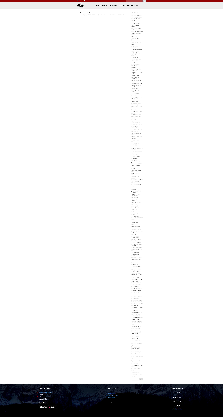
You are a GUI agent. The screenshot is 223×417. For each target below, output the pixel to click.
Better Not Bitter (135, 46)
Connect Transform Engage (137, 83)
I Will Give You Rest (135, 143)
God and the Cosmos (136, 122)
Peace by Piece (134, 224)
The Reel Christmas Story (136, 326)
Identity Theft (134, 145)
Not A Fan (133, 220)
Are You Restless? (135, 36)
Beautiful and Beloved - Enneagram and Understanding (136, 40)
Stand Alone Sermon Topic (137, 257)
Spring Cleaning (135, 256)
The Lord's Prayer (135, 310)
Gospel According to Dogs (136, 129)
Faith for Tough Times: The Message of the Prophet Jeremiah (137, 98)
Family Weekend (135, 101)
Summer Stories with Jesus (137, 266)
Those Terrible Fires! (135, 335)
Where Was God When (136, 368)
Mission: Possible (135, 209)
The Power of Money (135, 315)
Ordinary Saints (135, 222)
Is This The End (134, 158)
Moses (133, 211)
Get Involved (113, 5)
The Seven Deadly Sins (136, 328)
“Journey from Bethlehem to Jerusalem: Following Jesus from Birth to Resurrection (137, 17)
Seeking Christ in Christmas (137, 247)
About (97, 5)
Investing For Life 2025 (136, 156)
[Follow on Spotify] (84, 1)
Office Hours (41, 396)
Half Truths (134, 138)
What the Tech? (135, 361)
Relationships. (134, 234)
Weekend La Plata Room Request (111, 395)
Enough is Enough (135, 93)
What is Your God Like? (136, 360)
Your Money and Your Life (137, 373)
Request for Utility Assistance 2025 (111, 402)
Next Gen (122, 5)
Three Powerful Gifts (135, 340)
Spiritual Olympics (135, 254)
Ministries (130, 5)
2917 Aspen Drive (176, 408)
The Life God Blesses (136, 305)
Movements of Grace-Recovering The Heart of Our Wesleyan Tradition (137, 218)
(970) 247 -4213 (42, 394)
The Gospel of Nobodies (136, 290)
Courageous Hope (135, 88)
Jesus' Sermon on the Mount (137, 179)
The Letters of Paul (135, 298)
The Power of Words (135, 319)
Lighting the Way (135, 197)
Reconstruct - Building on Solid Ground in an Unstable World (137, 231)
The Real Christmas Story (136, 323)
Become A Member (111, 397)
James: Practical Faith (136, 162)
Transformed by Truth (136, 346)
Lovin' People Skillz (135, 205)
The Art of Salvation (135, 277)
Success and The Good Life (137, 264)
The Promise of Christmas (137, 321)
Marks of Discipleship (136, 207)
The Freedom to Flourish (136, 284)
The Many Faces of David (136, 314)
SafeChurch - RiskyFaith (136, 242)
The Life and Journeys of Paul (137, 303)
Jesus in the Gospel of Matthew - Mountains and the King (137, 167)
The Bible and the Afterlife (137, 279)
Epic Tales (133, 95)
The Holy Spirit (134, 295)
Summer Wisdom (135, 268)
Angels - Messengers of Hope (137, 31)
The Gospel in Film (135, 286)
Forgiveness (134, 109)
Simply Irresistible (135, 252)
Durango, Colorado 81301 (177, 409)
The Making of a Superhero (137, 312)
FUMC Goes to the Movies (136, 114)
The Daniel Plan (135, 281)
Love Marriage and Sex (136, 202)
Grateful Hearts (135, 131)
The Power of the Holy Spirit (137, 317)
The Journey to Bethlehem (137, 296)
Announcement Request (111, 393)
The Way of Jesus (135, 330)
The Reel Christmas (135, 324)
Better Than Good (135, 47)
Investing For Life (135, 154)
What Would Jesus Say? (136, 363)
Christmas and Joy (135, 67)
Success (133, 262)
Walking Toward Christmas (137, 355)
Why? (133, 370)
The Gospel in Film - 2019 (136, 288)
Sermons (104, 5)
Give (137, 5)
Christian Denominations (136, 59)
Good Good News (135, 127)
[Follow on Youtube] (82, 1)
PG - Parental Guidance (136, 226)
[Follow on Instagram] (80, 1)
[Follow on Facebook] (78, 1)
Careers (111, 399)
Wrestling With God (135, 372)
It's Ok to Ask (134, 160)
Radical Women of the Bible (137, 228)
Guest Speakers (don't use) (137, 136)
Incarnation (134, 146)
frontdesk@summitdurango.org (45, 392)
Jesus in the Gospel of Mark (137, 163)
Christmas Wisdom (135, 75)
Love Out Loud (134, 204)
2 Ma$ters (133, 20)
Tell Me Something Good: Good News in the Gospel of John (137, 274)
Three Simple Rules (135, 341)
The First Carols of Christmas (137, 283)
